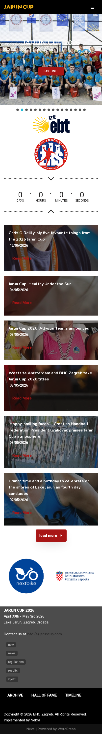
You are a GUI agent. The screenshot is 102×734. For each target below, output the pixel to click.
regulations (16, 662)
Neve (30, 729)
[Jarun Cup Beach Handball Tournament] (18, 7)
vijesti (12, 679)
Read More (22, 258)
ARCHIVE (15, 695)
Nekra (35, 720)
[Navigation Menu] (92, 7)
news (12, 653)
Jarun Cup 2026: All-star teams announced (49, 328)
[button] (17, 110)
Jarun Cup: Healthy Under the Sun (40, 284)
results (13, 670)
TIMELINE (73, 695)
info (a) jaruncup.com (44, 634)
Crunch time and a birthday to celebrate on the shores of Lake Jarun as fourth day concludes (49, 487)
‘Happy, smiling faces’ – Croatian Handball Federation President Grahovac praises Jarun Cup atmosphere (51, 430)
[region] (51, 63)
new (11, 644)
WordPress (67, 729)
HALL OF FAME (44, 695)
